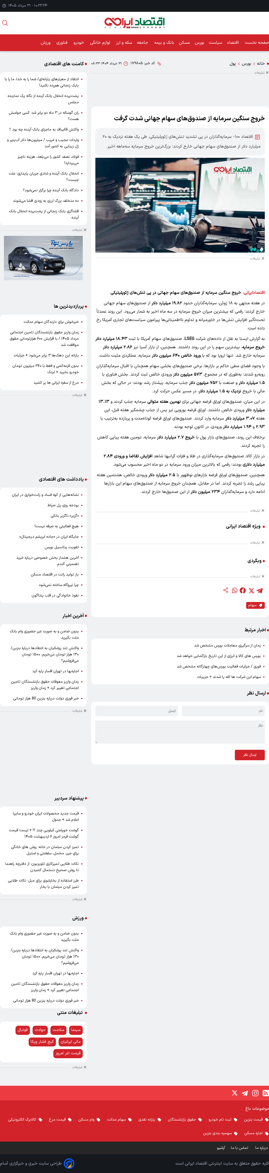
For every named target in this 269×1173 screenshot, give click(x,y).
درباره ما (262, 1148)
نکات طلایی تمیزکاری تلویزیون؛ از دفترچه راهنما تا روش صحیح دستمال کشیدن (42, 867)
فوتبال (23, 1030)
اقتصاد (233, 43)
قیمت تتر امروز (68, 1053)
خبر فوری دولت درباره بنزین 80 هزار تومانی (46, 698)
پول (233, 64)
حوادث (40, 1030)
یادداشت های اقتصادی (61, 479)
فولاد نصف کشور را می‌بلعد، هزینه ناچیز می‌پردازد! (48, 160)
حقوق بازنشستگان (182, 1119)
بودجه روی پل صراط (63, 505)
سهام (252, 605)
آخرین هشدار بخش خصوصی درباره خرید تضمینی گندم (47, 561)
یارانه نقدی (146, 1119)
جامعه (143, 43)
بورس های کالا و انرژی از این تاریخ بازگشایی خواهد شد (219, 656)
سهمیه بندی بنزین (217, 1133)
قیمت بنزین (253, 1119)
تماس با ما (240, 1148)
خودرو (79, 43)
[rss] (266, 1093)
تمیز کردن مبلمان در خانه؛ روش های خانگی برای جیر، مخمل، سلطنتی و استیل (45, 850)
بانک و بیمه (164, 43)
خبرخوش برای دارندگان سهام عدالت (51, 322)
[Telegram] (245, 1093)
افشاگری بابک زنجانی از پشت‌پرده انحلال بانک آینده (44, 214)
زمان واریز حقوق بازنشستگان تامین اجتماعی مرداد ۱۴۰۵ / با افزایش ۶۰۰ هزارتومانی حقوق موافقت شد (44, 339)
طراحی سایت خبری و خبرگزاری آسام (31, 1163)
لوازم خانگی (100, 43)
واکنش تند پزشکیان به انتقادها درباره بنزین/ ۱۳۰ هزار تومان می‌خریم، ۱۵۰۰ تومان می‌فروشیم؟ (45, 654)
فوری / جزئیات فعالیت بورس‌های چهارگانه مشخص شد (219, 666)
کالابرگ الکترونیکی (22, 1119)
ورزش (46, 43)
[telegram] (259, 590)
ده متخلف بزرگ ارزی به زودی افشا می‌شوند (46, 201)
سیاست (215, 43)
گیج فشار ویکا (42, 1042)
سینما (76, 1030)
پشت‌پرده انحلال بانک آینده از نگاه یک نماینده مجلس (43, 99)
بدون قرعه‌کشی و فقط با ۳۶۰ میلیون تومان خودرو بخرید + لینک (45, 369)
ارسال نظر (249, 755)
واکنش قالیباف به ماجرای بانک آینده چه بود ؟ (44, 129)
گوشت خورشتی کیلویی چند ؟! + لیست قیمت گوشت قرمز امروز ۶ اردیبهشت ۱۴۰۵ (44, 833)
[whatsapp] (234, 590)
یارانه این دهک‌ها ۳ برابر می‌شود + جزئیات (46, 355)
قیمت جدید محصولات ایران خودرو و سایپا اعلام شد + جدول (46, 817)
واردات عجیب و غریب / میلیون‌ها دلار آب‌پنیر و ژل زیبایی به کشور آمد (43, 143)
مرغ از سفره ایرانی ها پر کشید (56, 382)
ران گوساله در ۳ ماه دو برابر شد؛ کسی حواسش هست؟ (44, 116)
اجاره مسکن (253, 1133)
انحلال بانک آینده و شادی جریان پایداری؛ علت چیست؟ (44, 177)
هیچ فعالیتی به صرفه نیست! (57, 526)
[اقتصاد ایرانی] (134, 23)
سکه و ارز (124, 43)
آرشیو (221, 1148)
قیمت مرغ (57, 1119)
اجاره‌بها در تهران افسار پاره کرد (55, 671)
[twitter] (251, 590)
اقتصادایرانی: (254, 293)
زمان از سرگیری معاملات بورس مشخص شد (227, 645)
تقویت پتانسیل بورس (62, 547)
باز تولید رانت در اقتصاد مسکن (55, 574)
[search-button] (5, 22)
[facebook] (243, 590)
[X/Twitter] (234, 1093)
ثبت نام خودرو (220, 1119)
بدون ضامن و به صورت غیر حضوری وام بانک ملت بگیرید (44, 634)
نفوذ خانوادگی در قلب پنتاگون (55, 595)
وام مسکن (86, 1119)
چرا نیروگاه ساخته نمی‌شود (59, 585)
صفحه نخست (257, 43)
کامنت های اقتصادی (64, 64)
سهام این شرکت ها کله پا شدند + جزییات (229, 677)
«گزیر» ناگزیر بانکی (65, 516)
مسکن (184, 43)
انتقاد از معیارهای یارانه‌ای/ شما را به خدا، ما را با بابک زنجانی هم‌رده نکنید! (42, 82)
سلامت (58, 1030)
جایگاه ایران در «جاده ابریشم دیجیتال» (49, 537)
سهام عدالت (116, 1119)
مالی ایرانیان (71, 1042)
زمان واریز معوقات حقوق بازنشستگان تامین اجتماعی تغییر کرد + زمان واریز (45, 685)
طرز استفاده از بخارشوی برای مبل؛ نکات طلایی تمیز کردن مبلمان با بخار (43, 884)
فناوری (62, 43)
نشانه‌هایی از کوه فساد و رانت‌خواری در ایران (45, 495)
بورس (199, 43)
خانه (261, 64)
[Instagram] (255, 1093)
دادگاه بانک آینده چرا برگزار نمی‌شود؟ (51, 190)
